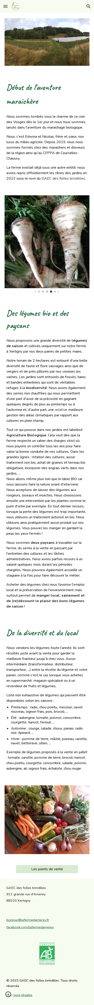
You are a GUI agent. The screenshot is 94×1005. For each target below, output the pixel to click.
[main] (47, 94)
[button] (5, 6)
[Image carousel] (47, 244)
